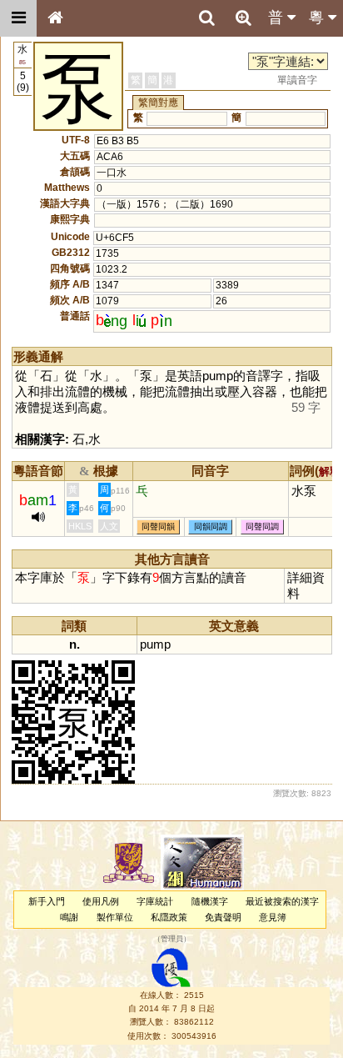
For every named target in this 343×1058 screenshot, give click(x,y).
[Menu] (18, 18)
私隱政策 (169, 917)
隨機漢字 (209, 901)
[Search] (206, 18)
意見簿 (272, 917)
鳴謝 (69, 917)
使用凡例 (100, 901)
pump (155, 644)
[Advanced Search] (243, 17)
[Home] (55, 18)
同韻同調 (210, 527)
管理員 (172, 939)
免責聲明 (223, 917)
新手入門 (46, 901)
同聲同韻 (158, 527)
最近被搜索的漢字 (282, 901)
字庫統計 (155, 901)
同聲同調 (262, 527)
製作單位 (115, 917)
